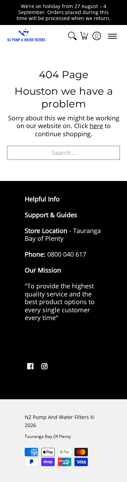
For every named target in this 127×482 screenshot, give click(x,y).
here (96, 125)
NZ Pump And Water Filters (57, 417)
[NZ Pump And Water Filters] (26, 36)
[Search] (72, 36)
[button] (84, 36)
